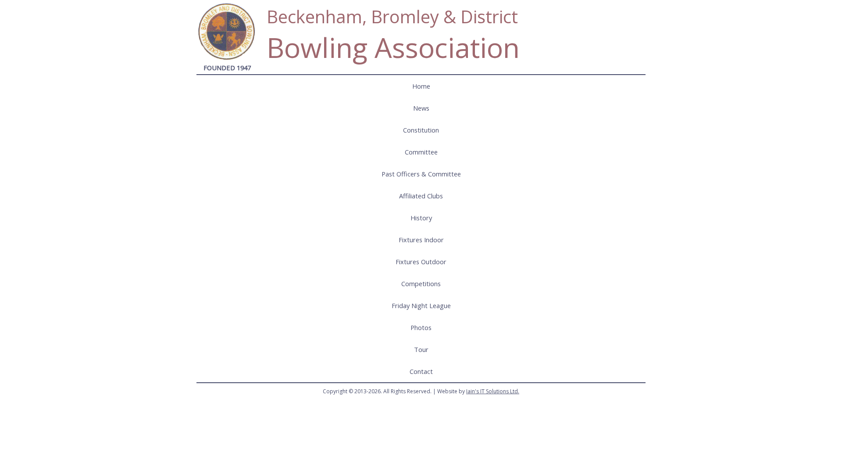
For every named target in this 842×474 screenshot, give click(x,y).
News (421, 108)
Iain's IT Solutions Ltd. (492, 391)
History (421, 217)
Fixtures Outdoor (421, 261)
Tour (421, 349)
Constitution (421, 130)
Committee (421, 151)
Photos (421, 327)
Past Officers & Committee (421, 173)
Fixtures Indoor (421, 239)
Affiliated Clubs (421, 195)
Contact (421, 371)
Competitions (421, 283)
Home (421, 86)
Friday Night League (421, 305)
